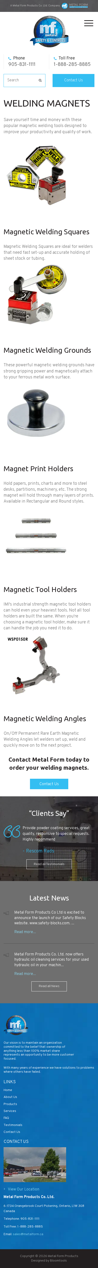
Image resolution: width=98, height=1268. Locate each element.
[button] (49, 784)
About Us (10, 1097)
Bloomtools (58, 1261)
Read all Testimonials (49, 864)
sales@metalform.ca (27, 1234)
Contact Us (73, 80)
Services (10, 1111)
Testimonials (13, 1125)
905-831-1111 (21, 61)
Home (8, 1090)
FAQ (6, 1118)
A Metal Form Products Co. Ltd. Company (35, 5)
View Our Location (23, 1189)
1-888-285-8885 (72, 61)
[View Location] (35, 1164)
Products (10, 1104)
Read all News (49, 986)
